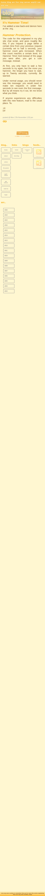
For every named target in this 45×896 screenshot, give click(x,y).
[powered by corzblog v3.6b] (22, 133)
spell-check (6, 174)
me (6, 5)
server (27, 2)
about (6, 156)
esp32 (33, 2)
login (5, 194)
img (21, 2)
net (38, 2)
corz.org (22, 136)
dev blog (16, 156)
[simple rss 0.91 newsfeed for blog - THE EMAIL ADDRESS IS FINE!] (38, 152)
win (2, 5)
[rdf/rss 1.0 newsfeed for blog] (38, 163)
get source (6, 182)
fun (17, 2)
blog (9, 2)
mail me (6, 188)
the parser (6, 168)
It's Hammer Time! (27, 150)
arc (13, 2)
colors (6, 162)
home (3, 2)
